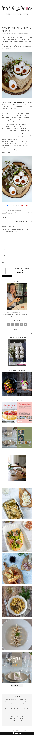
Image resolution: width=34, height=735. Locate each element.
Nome (4, 249)
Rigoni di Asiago (5, 213)
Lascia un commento (23, 33)
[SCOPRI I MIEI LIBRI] (17, 424)
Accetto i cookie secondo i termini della (22, 271)
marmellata (22, 212)
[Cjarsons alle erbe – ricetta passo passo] (17, 634)
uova (10, 213)
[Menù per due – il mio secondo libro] (17, 667)
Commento (5, 235)
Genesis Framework (17, 730)
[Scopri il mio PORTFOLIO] (17, 384)
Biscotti (9, 210)
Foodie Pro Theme (18, 729)
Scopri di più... (17, 685)
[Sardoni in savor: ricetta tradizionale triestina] (17, 503)
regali (30, 212)
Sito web (4, 262)
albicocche (13, 212)
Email (3, 256)
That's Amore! (17, 9)
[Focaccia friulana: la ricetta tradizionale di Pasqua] (17, 568)
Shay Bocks (27, 729)
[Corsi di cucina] (17, 468)
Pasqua (13, 210)
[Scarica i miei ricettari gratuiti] (17, 352)
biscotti (17, 212)
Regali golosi (18, 210)
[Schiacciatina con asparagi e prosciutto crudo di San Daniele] (17, 536)
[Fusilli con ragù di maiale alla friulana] (17, 601)
